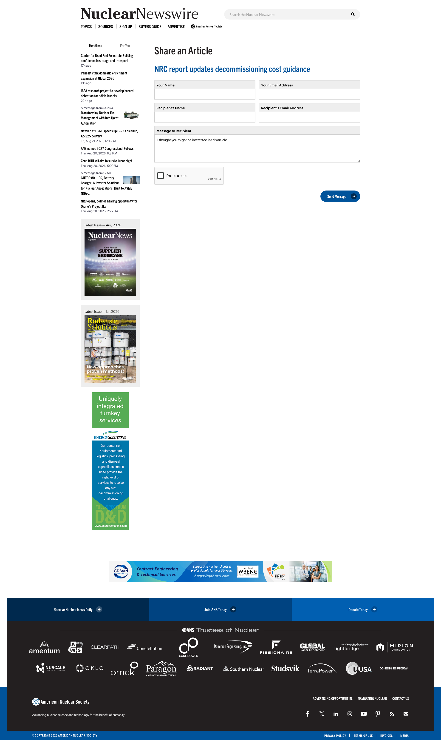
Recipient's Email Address (282, 107)
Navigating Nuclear (372, 698)
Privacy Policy (335, 735)
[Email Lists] (406, 714)
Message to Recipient (173, 130)
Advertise (176, 26)
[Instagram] (350, 714)
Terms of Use (363, 735)
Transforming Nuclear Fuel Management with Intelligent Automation (100, 117)
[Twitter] (322, 714)
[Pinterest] (378, 714)
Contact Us (400, 698)
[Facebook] (308, 714)
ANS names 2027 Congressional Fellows (107, 148)
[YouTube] (364, 714)
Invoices (386, 735)
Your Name (165, 85)
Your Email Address (277, 85)
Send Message (336, 196)
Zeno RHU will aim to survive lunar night (106, 160)
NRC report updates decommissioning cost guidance (232, 68)
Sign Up (125, 26)
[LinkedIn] (336, 714)
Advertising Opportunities (333, 698)
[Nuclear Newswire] (392, 714)
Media (404, 735)
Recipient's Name (170, 107)
